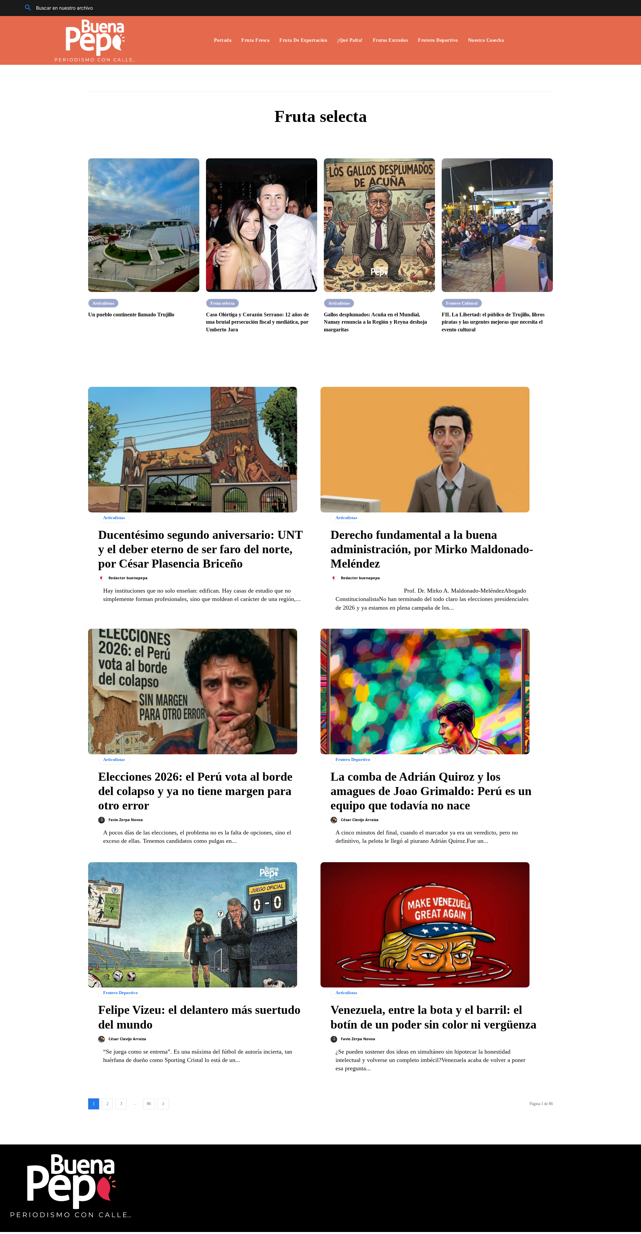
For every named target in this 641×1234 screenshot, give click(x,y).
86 (149, 1103)
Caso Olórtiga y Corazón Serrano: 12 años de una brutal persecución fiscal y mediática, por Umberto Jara (257, 322)
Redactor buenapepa (128, 577)
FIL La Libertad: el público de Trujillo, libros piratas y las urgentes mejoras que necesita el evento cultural (493, 322)
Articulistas (306, 138)
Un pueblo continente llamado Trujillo (131, 314)
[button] (56, 8)
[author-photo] (103, 578)
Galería (333, 138)
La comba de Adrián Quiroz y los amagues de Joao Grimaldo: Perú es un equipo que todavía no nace (431, 791)
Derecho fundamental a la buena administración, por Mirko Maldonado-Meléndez (432, 549)
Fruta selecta (222, 303)
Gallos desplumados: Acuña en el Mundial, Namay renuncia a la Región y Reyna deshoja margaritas (375, 322)
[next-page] (163, 1103)
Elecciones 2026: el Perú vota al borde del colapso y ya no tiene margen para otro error (195, 791)
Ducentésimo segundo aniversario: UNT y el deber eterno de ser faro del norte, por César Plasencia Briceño (200, 549)
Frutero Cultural (462, 303)
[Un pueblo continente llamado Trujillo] (143, 225)
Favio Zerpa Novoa (126, 819)
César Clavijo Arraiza (360, 819)
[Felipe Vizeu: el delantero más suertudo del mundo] (192, 925)
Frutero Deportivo (353, 759)
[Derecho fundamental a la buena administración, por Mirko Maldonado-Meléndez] (424, 449)
